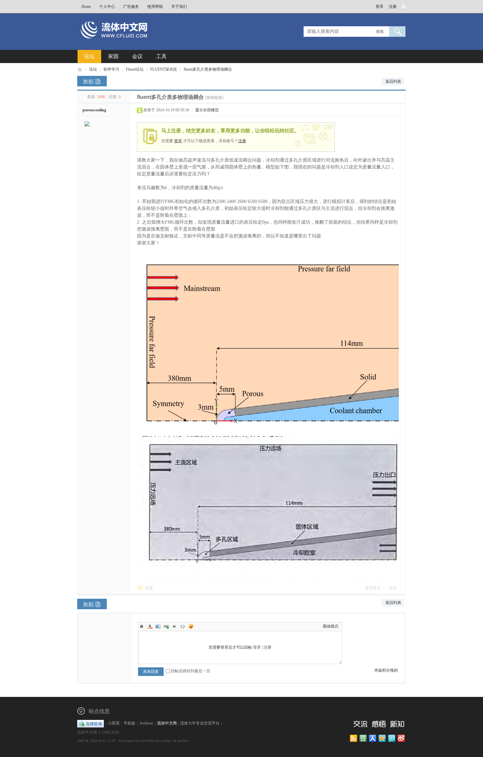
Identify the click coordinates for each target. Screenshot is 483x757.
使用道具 (373, 588)
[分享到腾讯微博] (392, 739)
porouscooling (94, 110)
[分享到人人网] (373, 739)
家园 (113, 56)
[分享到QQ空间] (383, 739)
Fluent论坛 (135, 69)
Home (86, 6)
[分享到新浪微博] (402, 739)
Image (158, 626)
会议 (137, 56)
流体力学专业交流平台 (199, 723)
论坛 (89, 56)
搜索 (380, 31)
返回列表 (393, 81)
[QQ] (90, 723)
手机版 (129, 723)
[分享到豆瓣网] (363, 739)
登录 (379, 6)
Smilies (191, 626)
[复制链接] (214, 97)
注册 (393, 6)
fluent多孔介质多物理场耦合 (208, 69)
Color (150, 626)
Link (166, 626)
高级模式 (330, 626)
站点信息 (99, 711)
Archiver (146, 723)
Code (182, 626)
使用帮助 (155, 6)
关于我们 (179, 6)
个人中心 (107, 6)
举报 (393, 588)
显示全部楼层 (207, 110)
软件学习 (111, 69)
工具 (161, 56)
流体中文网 (79, 69)
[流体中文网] (135, 41)
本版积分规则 (386, 670)
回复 (149, 588)
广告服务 (131, 6)
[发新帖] (92, 81)
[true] (397, 31)
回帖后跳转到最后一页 (190, 671)
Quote (174, 626)
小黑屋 (114, 723)
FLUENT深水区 (163, 69)
